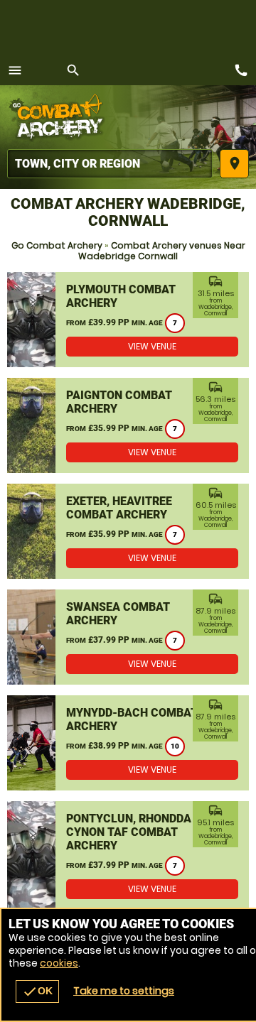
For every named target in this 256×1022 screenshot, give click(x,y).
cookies (59, 963)
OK (37, 991)
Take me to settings (123, 991)
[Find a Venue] (110, 163)
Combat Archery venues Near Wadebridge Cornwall (161, 250)
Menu (15, 70)
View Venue (152, 346)
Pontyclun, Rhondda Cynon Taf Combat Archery (128, 832)
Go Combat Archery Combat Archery (60, 117)
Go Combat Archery (56, 245)
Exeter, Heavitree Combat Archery (119, 507)
